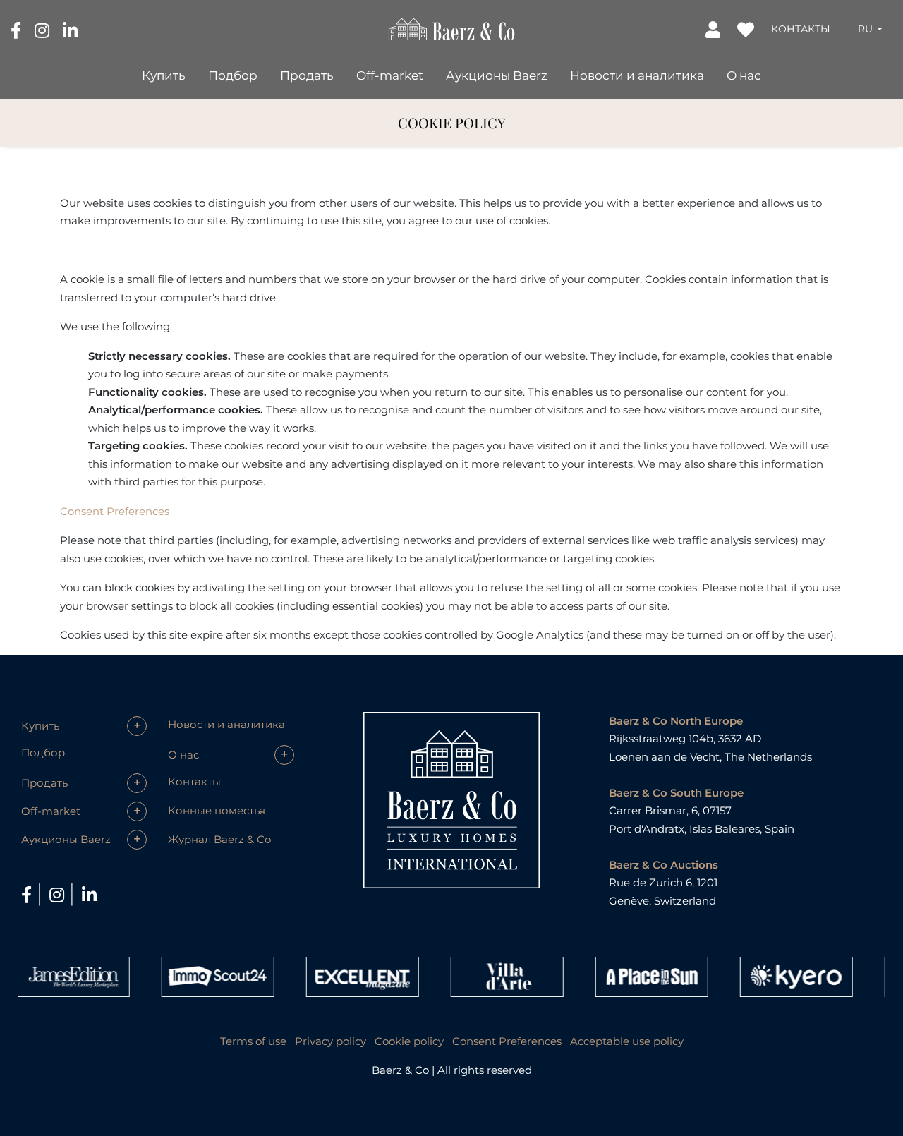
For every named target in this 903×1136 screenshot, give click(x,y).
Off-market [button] (389, 75)
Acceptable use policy (627, 1041)
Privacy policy (330, 1041)
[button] (869, 29)
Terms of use (253, 1041)
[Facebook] (17, 29)
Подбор (232, 75)
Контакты (800, 29)
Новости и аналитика (637, 75)
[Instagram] (43, 29)
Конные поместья (216, 810)
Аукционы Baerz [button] (496, 75)
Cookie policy (409, 1041)
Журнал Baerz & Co (219, 839)
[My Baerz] (714, 29)
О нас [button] (744, 75)
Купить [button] (164, 75)
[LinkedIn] (70, 29)
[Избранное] (747, 29)
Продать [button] (307, 75)
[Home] (451, 28)
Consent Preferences (114, 511)
